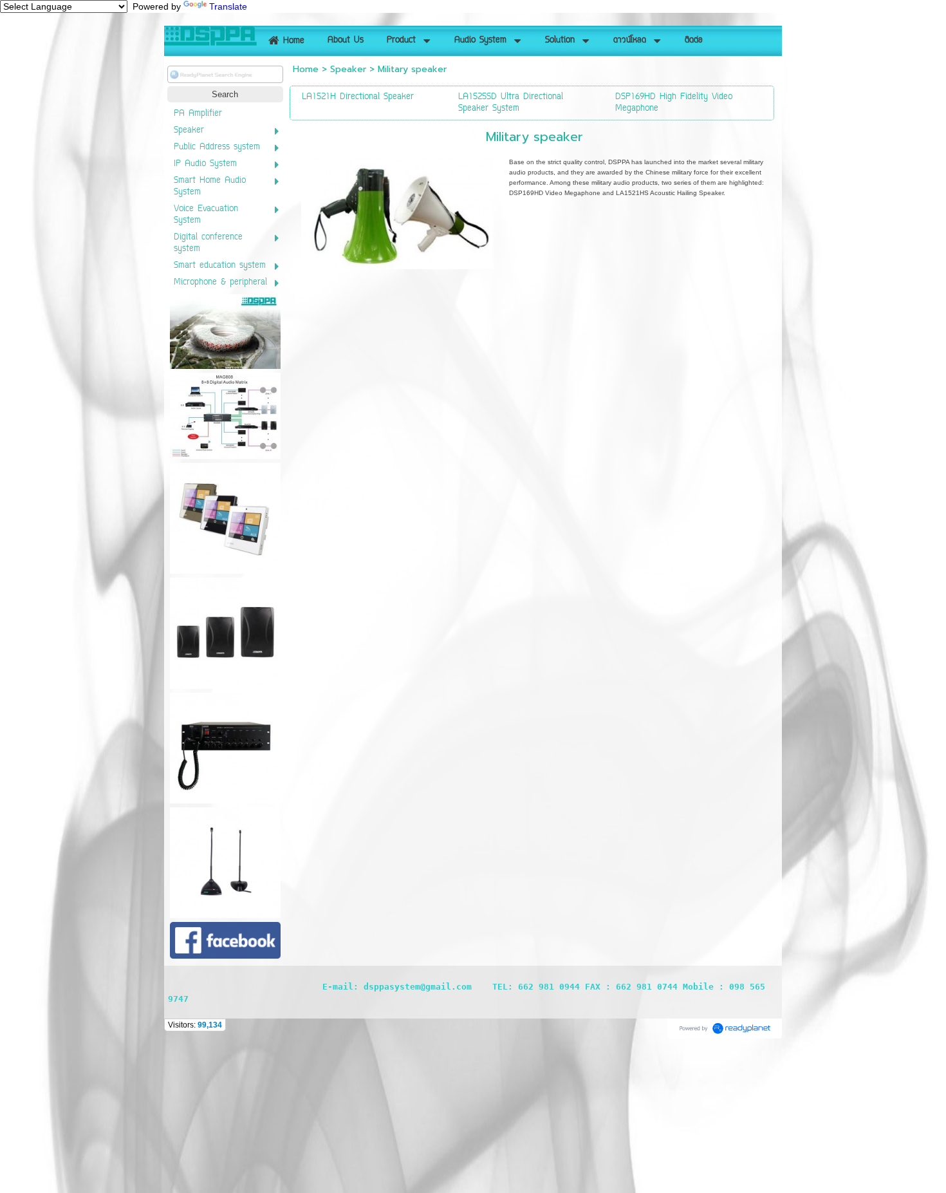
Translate (228, 6)
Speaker (348, 69)
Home (306, 69)
